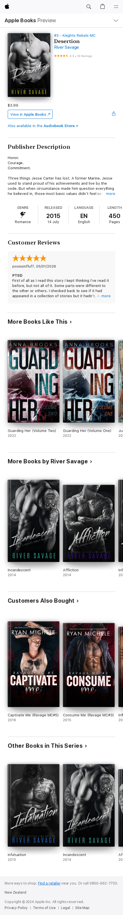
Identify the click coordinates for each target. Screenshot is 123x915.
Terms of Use (44, 908)
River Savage (66, 47)
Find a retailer (49, 883)
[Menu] (116, 7)
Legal (65, 908)
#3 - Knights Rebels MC (75, 35)
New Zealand (15, 892)
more (110, 193)
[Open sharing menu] (113, 114)
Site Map (82, 908)
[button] (89, 7)
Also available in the (41, 126)
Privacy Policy (16, 908)
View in (28, 114)
